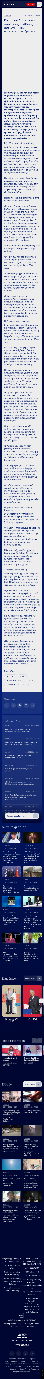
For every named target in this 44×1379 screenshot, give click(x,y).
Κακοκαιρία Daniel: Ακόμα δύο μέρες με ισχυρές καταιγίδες (31, 888)
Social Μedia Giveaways (29, 1369)
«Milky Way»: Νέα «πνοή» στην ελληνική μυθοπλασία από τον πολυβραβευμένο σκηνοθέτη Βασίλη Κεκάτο (32, 857)
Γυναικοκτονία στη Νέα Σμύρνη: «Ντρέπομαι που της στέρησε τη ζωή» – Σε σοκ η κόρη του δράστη (32, 1215)
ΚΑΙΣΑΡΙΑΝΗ (10, 684)
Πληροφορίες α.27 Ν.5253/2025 (15, 1364)
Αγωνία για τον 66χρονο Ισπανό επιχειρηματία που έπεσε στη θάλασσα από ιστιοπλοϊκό (31, 1183)
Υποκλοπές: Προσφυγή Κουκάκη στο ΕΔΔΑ (32, 1112)
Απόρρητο (42, 1374)
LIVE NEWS (10, 676)
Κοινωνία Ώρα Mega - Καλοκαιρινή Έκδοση (32, 1059)
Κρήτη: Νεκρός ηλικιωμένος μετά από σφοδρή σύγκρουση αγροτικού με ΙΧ (11, 1148)
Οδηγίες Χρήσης (11, 1361)
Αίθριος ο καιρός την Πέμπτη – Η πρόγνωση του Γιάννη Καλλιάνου (17, 730)
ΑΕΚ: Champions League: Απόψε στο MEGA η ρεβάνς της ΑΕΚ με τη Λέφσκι (19, 783)
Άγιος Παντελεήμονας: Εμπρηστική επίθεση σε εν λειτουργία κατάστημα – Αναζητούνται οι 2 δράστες (21, 797)
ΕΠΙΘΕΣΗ (29, 680)
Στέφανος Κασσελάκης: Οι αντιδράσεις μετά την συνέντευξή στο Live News (31, 956)
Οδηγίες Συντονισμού (13, 1366)
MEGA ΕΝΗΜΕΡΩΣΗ (13, 680)
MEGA (22, 676)
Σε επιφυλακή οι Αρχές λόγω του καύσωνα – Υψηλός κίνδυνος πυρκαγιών (11, 1182)
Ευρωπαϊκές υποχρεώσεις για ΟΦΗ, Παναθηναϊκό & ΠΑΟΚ (18, 756)
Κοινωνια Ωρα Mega (11, 1020)
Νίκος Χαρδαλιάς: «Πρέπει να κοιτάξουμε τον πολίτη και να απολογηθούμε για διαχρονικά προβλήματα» (11, 857)
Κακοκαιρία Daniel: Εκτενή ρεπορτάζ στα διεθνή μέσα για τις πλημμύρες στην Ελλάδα (11, 920)
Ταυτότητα (35, 1361)
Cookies (24, 1361)
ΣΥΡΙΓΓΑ (24, 684)
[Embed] (32, 705)
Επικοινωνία (36, 1364)
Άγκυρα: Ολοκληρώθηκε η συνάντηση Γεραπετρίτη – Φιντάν (11, 889)
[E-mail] (26, 705)
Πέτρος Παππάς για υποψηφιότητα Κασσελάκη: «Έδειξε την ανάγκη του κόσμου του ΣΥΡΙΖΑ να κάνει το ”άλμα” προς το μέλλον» (32, 922)
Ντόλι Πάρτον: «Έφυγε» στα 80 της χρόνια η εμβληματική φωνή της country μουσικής (21, 811)
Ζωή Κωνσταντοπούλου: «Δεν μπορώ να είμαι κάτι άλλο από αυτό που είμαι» (10, 956)
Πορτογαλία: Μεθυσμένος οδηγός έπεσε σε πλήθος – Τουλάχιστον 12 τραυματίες (21, 743)
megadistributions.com (22, 1371)
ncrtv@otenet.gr (32, 1312)
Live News (32, 1019)
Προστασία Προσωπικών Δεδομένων (22, 1359)
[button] (39, 4)
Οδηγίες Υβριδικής (32, 1366)
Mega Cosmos (10, 1369)
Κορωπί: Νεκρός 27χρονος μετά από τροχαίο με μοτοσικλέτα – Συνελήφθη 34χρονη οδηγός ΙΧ (31, 1150)
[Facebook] (7, 705)
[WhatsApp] (19, 705)
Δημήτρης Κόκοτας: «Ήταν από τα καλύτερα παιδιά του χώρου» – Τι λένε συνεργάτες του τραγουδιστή (10, 1216)
